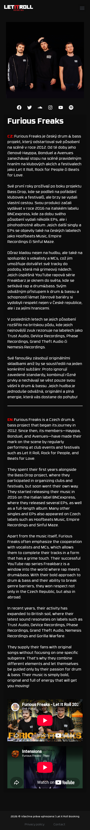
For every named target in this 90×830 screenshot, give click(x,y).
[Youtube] (60, 107)
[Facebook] (19, 107)
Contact (59, 824)
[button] (82, 8)
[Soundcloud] (40, 107)
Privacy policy (34, 824)
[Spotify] (71, 107)
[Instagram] (50, 107)
